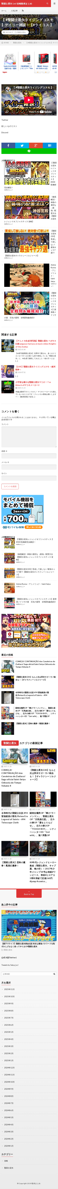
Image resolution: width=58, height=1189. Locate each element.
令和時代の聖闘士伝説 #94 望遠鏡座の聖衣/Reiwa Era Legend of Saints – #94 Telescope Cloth (32, 695)
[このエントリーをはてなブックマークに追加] (50, 145)
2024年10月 (9, 1082)
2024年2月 (9, 1139)
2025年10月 (9, 996)
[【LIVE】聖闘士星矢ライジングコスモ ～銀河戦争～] (7, 371)
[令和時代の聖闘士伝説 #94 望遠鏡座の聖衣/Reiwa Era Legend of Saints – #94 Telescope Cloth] (7, 697)
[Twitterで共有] (22, 145)
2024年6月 (9, 1110)
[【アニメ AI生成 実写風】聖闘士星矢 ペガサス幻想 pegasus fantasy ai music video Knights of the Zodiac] (7, 345)
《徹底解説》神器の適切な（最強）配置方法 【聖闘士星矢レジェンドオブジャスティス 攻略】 (34, 557)
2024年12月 (9, 1068)
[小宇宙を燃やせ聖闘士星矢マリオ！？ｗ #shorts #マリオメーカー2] (7, 387)
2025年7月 (9, 1018)
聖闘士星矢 (21, 32)
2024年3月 (9, 1132)
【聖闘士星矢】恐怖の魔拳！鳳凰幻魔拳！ (32, 723)
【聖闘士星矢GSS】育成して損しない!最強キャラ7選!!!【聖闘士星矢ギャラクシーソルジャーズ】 (35, 572)
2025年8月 (9, 1011)
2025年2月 (9, 1053)
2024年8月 (9, 1096)
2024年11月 (9, 1075)
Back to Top (29, 894)
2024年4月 (9, 1124)
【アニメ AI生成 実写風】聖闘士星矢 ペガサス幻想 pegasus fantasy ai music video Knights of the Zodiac (35, 344)
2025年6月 (9, 1025)
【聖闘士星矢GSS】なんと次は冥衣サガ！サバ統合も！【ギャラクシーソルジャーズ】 (43, 775)
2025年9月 (9, 1003)
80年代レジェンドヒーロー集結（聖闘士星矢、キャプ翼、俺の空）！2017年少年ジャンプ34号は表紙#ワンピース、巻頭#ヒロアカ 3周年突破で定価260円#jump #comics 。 (43, 872)
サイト (4, 473)
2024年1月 (9, 1146)
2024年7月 (9, 1103)
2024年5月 (9, 1117)
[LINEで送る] (29, 151)
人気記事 (14, 11)
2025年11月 (9, 989)
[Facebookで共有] (8, 145)
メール (5, 462)
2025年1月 (9, 1060)
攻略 (6, 1161)
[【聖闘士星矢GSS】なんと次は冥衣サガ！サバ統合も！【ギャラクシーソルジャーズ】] (7, 682)
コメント (5, 424)
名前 (4, 451)
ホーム (3, 11)
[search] (54, 974)
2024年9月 (9, 1089)
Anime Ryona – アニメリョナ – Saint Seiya (53, 273)
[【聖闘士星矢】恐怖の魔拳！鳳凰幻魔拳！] (7, 728)
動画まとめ (36, 1183)
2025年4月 (9, 1039)
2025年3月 (9, 1046)
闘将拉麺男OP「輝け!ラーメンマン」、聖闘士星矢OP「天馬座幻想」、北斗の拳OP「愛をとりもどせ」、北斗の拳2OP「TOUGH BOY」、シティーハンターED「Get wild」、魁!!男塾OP (43, 824)
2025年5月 (9, 1032)
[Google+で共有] (36, 145)
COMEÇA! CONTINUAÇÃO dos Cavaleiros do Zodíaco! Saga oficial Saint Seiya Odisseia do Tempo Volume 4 (35, 664)
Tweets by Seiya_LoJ (9, 965)
